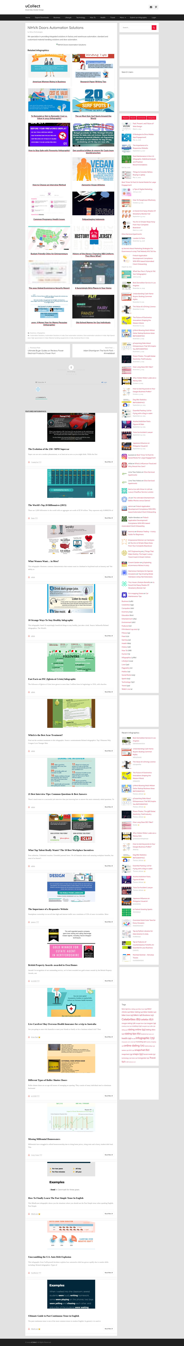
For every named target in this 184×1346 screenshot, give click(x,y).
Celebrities (126, 605)
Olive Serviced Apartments (132, 234)
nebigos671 (136, 781)
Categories (151, 118)
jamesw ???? (35, 922)
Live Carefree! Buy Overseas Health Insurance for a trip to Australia (62, 1024)
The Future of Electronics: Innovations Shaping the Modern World (142, 320)
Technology (80, 17)
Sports (124, 679)
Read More (108, 462)
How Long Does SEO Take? (143, 367)
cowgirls (145, 1026)
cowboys (137, 1026)
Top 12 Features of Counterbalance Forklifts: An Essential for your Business (143, 945)
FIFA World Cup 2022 (129, 629)
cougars (151, 1023)
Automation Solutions (37, 335)
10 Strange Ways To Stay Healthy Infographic (50, 620)
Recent (133, 118)
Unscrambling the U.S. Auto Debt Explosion (49, 1257)
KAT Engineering (134, 551)
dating (125, 1030)
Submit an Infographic (138, 17)
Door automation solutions (74, 335)
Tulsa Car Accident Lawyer (143, 432)
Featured (125, 626)
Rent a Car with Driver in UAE (139, 489)
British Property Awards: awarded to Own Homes (52, 965)
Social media (149, 1054)
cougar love (141, 1023)
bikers (138, 1015)
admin (33, 577)
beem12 (131, 531)
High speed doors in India (39, 338)
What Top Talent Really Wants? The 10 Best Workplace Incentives (61, 850)
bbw (125, 1009)
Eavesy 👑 (136, 825)
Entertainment (127, 619)
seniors (125, 1050)
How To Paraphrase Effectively (144, 200)
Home (27, 17)
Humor (124, 654)
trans (134, 1058)
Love (123, 664)
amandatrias (137, 904)
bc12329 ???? (35, 981)
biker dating (136, 1012)
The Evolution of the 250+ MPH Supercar (48, 449)
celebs (147, 1019)
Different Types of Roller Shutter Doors (47, 1080)
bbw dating (133, 1009)
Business (57, 17)
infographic (145, 1038)
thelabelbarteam (138, 925)
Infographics (41, 333)
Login (154, 17)
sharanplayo (137, 912)
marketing (141, 1042)
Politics (124, 672)
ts (127, 1062)
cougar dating (128, 1023)
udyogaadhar (137, 764)
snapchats (127, 1054)
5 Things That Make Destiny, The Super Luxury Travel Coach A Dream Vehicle (141, 554)
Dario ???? (34, 518)
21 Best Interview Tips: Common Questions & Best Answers (57, 794)
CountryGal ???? (36, 462)
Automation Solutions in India (55, 335)
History (124, 647)
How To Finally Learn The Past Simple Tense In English (55, 1198)
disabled (144, 1034)
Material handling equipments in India (61, 338)
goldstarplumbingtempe (140, 838)
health (126, 1038)
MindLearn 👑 (35, 1214)
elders (151, 1034)
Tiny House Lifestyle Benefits (139, 582)
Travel (112, 17)
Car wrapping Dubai (135, 593)
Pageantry (125, 668)
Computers (126, 608)
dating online (137, 1029)
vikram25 (135, 849)
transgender (143, 1058)
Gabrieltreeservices (139, 743)
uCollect (32, 6)
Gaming (125, 640)
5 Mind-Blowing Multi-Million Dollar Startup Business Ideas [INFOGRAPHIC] (144, 333)
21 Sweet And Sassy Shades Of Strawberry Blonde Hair (141, 585)
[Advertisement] (139, 50)
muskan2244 (137, 936)
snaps (138, 1054)
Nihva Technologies (36, 32)
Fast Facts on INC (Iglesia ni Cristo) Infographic (52, 679)
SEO (131, 1050)
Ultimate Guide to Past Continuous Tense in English (53, 1316)
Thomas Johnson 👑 (139, 794)
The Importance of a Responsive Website (48, 909)
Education (125, 615)
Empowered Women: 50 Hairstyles (141, 540)
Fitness (124, 633)
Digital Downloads (42, 17)
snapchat (142, 1050)
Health (102, 17)
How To (93, 17)
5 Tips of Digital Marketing (142, 189)
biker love (127, 1015)
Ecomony (125, 612)
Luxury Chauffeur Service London (140, 492)
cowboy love (127, 1026)
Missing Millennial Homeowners (44, 1139)
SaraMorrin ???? (36, 1273)
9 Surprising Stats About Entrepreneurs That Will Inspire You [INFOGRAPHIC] (144, 346)
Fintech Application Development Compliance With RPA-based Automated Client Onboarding (142, 509)
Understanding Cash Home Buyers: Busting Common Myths (143, 296)
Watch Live (126, 689)
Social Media (126, 675)
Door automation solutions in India (94, 335)
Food (124, 636)
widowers (132, 1062)
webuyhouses (137, 757)
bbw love (142, 1009)
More (122, 17)
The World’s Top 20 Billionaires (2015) (47, 505)
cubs (152, 1026)
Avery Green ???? (36, 1155)
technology (126, 1058)
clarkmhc (136, 950)
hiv (133, 1038)
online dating (134, 1045)
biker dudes (150, 1012)
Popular (125, 118)
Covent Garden (134, 562)
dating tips (133, 1033)
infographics (126, 1042)
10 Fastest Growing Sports (142, 909)
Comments (141, 118)
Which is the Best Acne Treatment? (45, 735)
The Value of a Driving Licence (144, 307)
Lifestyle (68, 17)
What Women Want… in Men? (43, 561)
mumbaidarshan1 (138, 960)
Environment (126, 622)
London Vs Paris (139, 238)
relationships (150, 1046)
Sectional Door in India (81, 338)
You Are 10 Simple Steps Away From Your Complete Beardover (144, 225)
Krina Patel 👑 (35, 1037)
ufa (129, 498)
